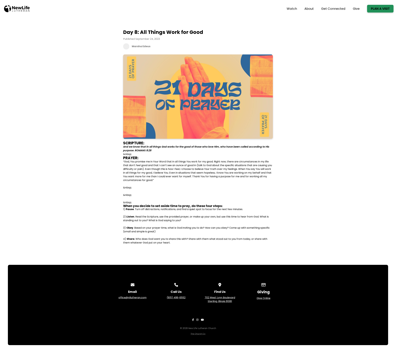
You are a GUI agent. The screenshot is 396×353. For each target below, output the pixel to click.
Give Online (263, 298)
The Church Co (198, 333)
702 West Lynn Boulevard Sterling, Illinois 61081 (220, 299)
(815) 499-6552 (176, 297)
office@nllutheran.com (132, 297)
